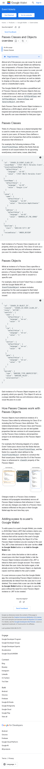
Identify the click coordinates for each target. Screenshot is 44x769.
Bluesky (4, 667)
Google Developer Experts (11, 646)
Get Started (9, 15)
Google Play (6, 713)
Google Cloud (6, 709)
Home (4, 22)
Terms (4, 758)
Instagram (5, 671)
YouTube (5, 681)
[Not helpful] (19, 27)
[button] (22, 56)
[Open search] (33, 2)
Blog (3, 663)
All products (6, 749)
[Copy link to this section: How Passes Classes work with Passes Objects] (23, 412)
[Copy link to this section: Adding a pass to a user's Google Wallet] (21, 522)
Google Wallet (22, 22)
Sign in (38, 3)
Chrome (5, 695)
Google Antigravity (8, 706)
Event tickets (8, 9)
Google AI (5, 745)
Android (4, 691)
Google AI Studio (8, 702)
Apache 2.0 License (35, 619)
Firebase (5, 698)
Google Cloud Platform (10, 742)
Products (12, 22)
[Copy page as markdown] (23, 41)
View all (4, 717)
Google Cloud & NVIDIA (10, 654)
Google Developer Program (11, 639)
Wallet (23, 2)
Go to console (26, 15)
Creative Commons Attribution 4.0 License (27, 617)
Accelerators (6, 650)
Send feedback (10, 32)
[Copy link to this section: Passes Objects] (23, 261)
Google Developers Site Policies (24, 622)
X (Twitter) (5, 678)
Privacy (11, 758)
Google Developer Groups (11, 643)
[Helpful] (15, 27)
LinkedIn (5, 674)
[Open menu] (3, 2)
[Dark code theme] (40, 157)
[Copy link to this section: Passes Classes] (23, 123)
